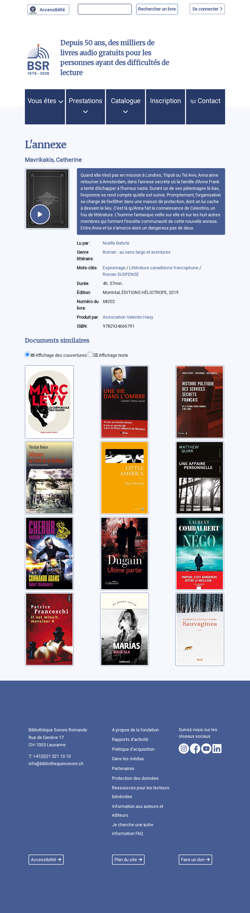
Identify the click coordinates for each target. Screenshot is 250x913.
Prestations (85, 101)
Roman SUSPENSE (121, 274)
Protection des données (135, 778)
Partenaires (123, 768)
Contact (208, 101)
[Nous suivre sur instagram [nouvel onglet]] (184, 748)
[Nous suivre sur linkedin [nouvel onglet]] (216, 748)
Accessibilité (52, 9)
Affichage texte (113, 355)
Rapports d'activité (130, 739)
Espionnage (114, 267)
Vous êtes (43, 101)
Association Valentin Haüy (128, 317)
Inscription (165, 101)
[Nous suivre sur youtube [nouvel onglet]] (206, 748)
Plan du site (126, 859)
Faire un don (193, 859)
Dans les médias (128, 758)
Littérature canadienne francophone (164, 267)
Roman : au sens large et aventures (137, 252)
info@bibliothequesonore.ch (56, 763)
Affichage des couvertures (61, 355)
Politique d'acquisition (133, 749)
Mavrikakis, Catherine (53, 159)
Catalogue (125, 101)
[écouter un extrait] (40, 214)
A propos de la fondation (135, 729)
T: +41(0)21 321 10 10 (50, 756)
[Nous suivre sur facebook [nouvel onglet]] (195, 748)
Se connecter (205, 8)
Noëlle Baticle (116, 243)
